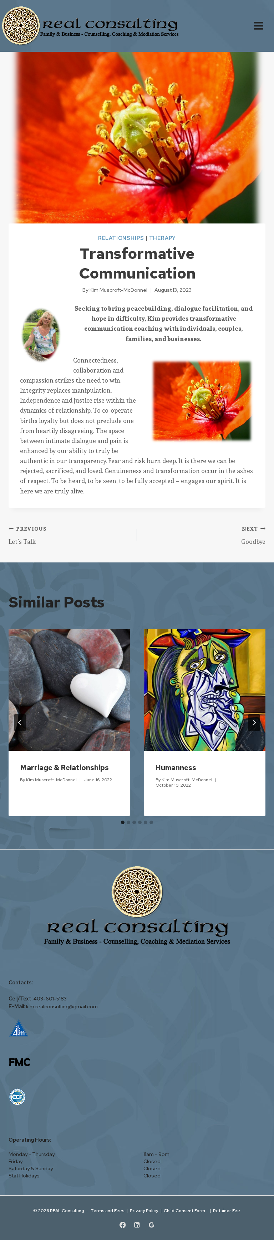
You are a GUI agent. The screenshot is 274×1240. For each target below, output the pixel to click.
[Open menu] (262, 26)
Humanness (176, 767)
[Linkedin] (137, 1225)
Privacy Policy (144, 1210)
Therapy (162, 238)
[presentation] (69, 690)
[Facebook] (122, 1225)
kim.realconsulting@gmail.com (62, 1006)
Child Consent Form (185, 1210)
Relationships (121, 238)
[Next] (254, 722)
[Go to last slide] (20, 722)
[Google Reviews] (151, 1225)
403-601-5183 (50, 998)
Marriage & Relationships (64, 767)
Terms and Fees (107, 1210)
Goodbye (253, 535)
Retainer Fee (227, 1210)
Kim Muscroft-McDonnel (51, 780)
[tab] (123, 822)
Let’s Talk (28, 535)
